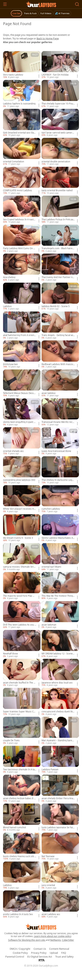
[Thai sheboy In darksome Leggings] (60, 470)
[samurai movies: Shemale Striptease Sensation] (21, 557)
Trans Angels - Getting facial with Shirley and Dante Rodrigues (58, 335)
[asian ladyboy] (60, 383)
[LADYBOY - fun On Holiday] (60, 65)
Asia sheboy (9, 277)
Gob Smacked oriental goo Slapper (19, 133)
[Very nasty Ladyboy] (21, 65)
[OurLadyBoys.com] (41, 4)
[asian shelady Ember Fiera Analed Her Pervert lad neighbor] (60, 788)
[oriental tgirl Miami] (60, 557)
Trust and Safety (64, 956)
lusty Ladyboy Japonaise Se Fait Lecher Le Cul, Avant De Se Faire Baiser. (58, 827)
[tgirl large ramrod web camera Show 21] (60, 123)
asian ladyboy (48, 393)
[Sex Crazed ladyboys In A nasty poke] (21, 209)
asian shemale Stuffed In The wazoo (19, 683)
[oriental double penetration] (60, 152)
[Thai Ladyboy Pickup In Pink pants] (60, 209)
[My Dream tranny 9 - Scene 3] (21, 528)
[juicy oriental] (60, 875)
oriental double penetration (56, 161)
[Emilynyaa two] (21, 354)
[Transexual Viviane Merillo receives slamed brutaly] (60, 412)
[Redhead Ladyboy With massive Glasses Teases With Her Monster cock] (60, 354)
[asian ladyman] (60, 615)
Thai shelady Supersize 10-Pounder (58, 104)
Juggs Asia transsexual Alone (56, 451)
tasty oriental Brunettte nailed (57, 190)
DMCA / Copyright (20, 948)
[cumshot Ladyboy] (60, 499)
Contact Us (40, 948)
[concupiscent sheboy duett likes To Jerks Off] (60, 702)
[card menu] (39, 76)
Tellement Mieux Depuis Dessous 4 (19, 393)
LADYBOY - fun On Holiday (55, 75)
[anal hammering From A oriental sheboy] (21, 325)
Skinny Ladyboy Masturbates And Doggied (58, 538)
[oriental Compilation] (21, 152)
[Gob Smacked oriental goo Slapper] (21, 123)
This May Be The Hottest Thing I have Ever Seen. (58, 596)
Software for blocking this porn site (27, 940)
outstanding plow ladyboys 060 (19, 480)
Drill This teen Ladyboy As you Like (19, 625)
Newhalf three (10, 654)
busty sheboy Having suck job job (19, 856)
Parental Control (14, 956)
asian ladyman (49, 625)
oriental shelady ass (13, 451)
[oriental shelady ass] (21, 441)
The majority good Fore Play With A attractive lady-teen (19, 596)
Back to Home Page (48, 38)
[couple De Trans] (21, 730)
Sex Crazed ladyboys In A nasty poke (19, 219)
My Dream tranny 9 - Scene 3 (18, 538)
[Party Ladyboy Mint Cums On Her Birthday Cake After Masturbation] (21, 238)
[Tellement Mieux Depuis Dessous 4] (21, 383)
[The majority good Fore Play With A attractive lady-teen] (21, 586)
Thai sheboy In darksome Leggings (58, 480)
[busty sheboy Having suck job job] (21, 846)
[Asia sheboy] (21, 267)
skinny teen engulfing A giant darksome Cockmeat (19, 422)
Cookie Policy (20, 952)
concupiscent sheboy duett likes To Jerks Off (58, 711)
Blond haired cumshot (14, 827)
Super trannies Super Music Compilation (19, 711)
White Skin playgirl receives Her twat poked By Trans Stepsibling (19, 509)
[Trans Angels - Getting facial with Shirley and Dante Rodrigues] (60, 325)
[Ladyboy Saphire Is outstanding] (21, 94)
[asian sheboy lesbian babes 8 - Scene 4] (21, 788)
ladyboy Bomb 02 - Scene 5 (56, 306)
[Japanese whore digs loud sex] (60, 673)
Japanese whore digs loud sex (57, 683)
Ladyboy (7, 306)
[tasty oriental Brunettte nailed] (60, 180)
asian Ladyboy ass (51, 914)
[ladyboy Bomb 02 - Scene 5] (60, 296)
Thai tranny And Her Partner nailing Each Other (58, 277)
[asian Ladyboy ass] (60, 904)
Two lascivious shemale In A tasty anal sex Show (19, 769)
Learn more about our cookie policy (52, 936)
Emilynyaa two (10, 364)
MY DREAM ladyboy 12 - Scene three (58, 654)
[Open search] (77, 4)
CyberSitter (68, 940)
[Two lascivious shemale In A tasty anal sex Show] (21, 760)
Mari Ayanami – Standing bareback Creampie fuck (58, 740)
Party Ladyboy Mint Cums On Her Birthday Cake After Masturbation (19, 248)
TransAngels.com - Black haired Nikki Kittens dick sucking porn (58, 248)
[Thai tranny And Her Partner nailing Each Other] (60, 267)
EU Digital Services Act (39, 956)
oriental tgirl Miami (51, 567)
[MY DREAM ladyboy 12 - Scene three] (60, 644)
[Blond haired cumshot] (21, 817)
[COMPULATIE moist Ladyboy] (21, 180)
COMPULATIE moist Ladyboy (17, 190)
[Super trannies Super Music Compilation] (21, 702)
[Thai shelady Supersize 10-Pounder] (60, 94)
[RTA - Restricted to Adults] (41, 960)
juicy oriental (48, 885)
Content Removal (59, 948)
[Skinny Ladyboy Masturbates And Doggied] (60, 528)
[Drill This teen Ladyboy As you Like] (21, 615)
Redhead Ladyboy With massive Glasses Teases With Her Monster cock (58, 364)
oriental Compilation (13, 161)
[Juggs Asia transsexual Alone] (60, 441)
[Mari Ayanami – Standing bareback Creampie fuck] (60, 730)
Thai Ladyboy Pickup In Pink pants (58, 219)
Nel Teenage (48, 856)
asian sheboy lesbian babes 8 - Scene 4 (19, 798)
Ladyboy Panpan (50, 769)
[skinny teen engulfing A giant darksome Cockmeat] (21, 412)
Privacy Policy (39, 952)
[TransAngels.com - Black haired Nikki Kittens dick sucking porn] (60, 238)
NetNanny (55, 940)
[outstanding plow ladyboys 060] (21, 470)
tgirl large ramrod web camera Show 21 (57, 133)
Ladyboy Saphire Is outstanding (19, 104)
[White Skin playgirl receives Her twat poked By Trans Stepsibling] (21, 499)
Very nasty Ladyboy (13, 75)
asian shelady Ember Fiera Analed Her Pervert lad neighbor (58, 798)
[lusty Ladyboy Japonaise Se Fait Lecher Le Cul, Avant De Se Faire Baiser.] (60, 817)
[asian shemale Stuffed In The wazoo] (21, 673)
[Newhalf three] (21, 644)
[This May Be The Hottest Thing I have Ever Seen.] (60, 586)
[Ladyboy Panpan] (60, 760)
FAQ (63, 952)
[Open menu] (5, 4)
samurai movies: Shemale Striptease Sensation (19, 567)
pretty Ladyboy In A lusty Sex (18, 914)
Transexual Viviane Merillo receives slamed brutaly (58, 422)
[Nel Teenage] (60, 846)
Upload (54, 952)
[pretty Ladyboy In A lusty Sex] (21, 904)
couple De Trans (11, 740)
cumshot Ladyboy (51, 509)
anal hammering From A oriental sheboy (19, 335)
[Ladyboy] (21, 296)
